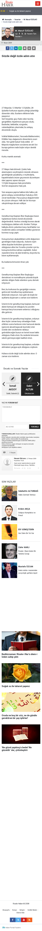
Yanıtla (18, 468)
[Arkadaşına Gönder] (24, 48)
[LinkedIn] (16, 48)
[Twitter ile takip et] (18, 920)
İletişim (22, 910)
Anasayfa (6, 910)
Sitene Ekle (20, 913)
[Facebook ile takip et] (12, 920)
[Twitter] (12, 48)
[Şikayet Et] (38, 468)
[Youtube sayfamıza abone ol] (24, 920)
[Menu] (38, 3)
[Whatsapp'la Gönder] (20, 48)
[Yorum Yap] (34, 48)
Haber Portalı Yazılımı (13, 928)
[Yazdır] (29, 48)
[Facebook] (7, 48)
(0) (25, 468)
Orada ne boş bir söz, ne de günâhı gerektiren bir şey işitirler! (22, 11)
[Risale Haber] (7, 3)
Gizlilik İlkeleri (32, 910)
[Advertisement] (21, 82)
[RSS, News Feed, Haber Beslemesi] (29, 920)
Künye (14, 910)
